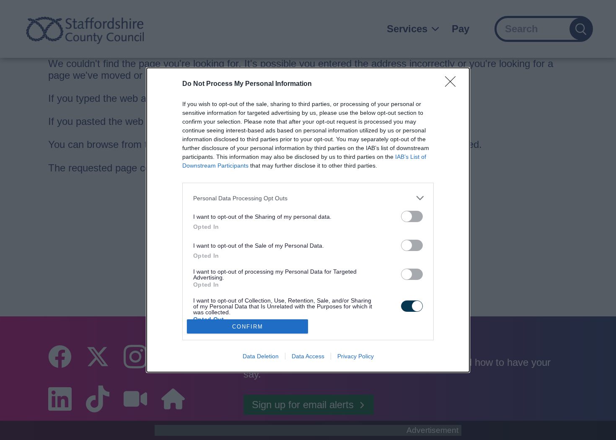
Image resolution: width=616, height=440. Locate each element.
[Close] (453, 84)
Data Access (308, 356)
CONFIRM (247, 327)
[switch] (412, 216)
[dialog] (308, 220)
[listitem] (308, 198)
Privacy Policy (355, 356)
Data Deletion (261, 356)
